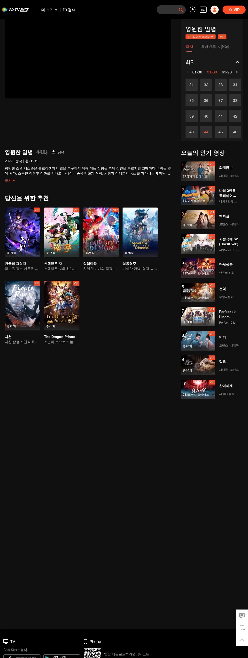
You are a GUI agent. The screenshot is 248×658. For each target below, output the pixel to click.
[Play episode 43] (192, 132)
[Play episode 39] (192, 116)
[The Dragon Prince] (61, 305)
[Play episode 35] (192, 100)
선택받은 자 (53, 263)
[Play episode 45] (221, 132)
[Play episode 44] (206, 132)
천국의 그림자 (15, 263)
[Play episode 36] (206, 100)
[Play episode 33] (221, 85)
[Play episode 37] (221, 100)
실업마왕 (90, 263)
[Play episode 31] (192, 85)
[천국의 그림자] (22, 232)
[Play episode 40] (206, 116)
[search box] (181, 10)
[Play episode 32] (206, 85)
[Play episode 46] (235, 132)
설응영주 (129, 263)
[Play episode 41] (221, 116)
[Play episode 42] (235, 116)
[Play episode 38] (235, 100)
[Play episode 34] (235, 85)
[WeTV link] (15, 10)
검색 (72, 9)
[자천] (22, 305)
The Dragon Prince (59, 336)
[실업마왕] (101, 232)
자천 (8, 336)
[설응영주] (140, 232)
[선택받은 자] (61, 232)
